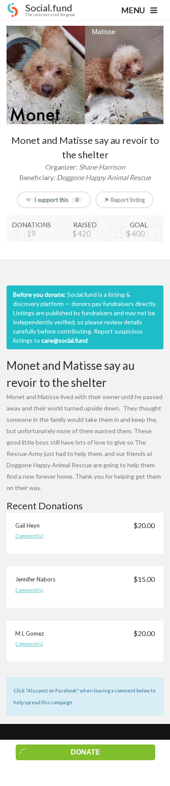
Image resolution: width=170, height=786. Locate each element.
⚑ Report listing (124, 199)
